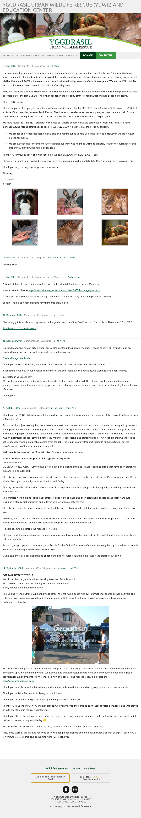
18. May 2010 (9, 66)
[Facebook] (66, 789)
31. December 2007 (12, 315)
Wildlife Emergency (27, 55)
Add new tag (74, 277)
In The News (53, 66)
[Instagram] (75, 789)
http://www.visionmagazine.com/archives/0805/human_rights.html (64, 290)
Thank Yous (70, 408)
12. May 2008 (9, 277)
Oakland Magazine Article (16, 358)
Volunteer (106, 55)
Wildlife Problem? (52, 55)
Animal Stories (54, 257)
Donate (88, 55)
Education (72, 55)
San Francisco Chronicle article (19, 328)
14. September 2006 (13, 568)
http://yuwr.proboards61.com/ (18, 681)
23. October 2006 (11, 408)
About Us (8, 55)
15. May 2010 (9, 257)
